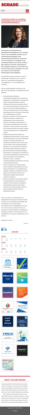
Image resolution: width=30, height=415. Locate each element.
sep (11, 246)
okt (15, 246)
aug (7, 240)
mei (20, 238)
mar (11, 238)
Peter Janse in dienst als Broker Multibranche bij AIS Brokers (15, 392)
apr (15, 238)
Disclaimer (15, 410)
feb (6, 238)
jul (1, 240)
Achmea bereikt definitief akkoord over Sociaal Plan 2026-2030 (15, 390)
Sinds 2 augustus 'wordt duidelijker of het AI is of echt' (15, 394)
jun (25, 238)
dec (25, 246)
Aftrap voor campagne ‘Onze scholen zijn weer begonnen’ (15, 386)
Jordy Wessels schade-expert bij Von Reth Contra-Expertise (15, 398)
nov (20, 246)
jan (2, 238)
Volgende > (26, 223)
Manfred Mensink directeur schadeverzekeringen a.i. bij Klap (15, 396)
